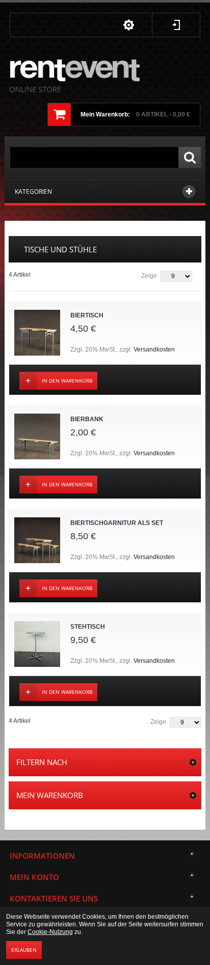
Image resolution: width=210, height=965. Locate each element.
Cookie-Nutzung (50, 931)
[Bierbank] (37, 436)
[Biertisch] (37, 333)
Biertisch (86, 315)
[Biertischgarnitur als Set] (37, 540)
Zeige (149, 275)
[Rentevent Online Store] (75, 76)
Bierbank (86, 419)
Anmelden (176, 25)
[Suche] (189, 157)
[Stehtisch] (37, 644)
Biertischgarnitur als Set (116, 523)
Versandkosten (154, 349)
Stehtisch (87, 626)
